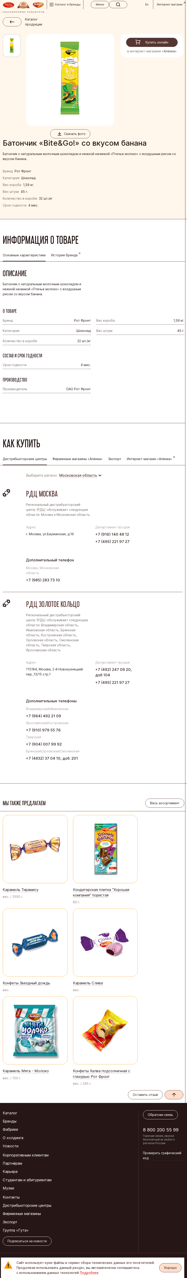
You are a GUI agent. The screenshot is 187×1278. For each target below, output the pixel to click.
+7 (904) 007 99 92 (44, 744)
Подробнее (89, 1273)
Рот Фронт (23, 171)
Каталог (10, 1113)
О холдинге (13, 1137)
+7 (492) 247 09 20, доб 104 (113, 672)
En (146, 4)
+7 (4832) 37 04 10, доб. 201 (52, 758)
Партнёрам (12, 1163)
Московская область (78, 475)
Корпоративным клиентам (26, 1155)
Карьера (10, 1171)
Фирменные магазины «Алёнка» (77, 459)
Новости (10, 1146)
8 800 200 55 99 (161, 1130)
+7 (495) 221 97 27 (112, 541)
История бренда (64, 255)
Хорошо (170, 1268)
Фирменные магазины (22, 1213)
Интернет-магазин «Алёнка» (149, 459)
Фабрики (10, 1129)
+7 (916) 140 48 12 (112, 534)
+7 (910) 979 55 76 (43, 730)
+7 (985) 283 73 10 (43, 580)
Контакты (11, 1197)
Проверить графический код (162, 1155)
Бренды (9, 1121)
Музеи (8, 1188)
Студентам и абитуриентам (27, 1180)
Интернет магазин (169, 4)
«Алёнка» (169, 51)
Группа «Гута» (16, 1230)
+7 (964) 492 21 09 (43, 716)
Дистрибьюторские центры (27, 1205)
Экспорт (114, 459)
